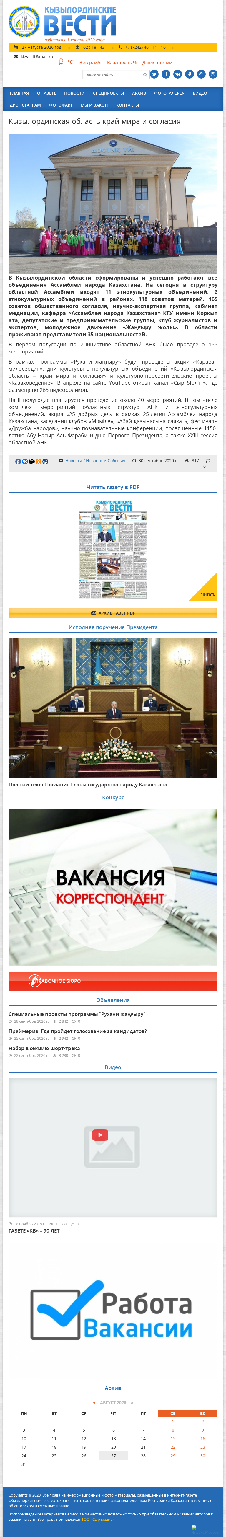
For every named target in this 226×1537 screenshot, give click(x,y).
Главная (19, 93)
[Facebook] (166, 74)
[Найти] (145, 74)
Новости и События (105, 460)
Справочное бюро (56, 981)
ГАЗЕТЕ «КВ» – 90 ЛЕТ (34, 1231)
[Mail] (201, 74)
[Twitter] (154, 74)
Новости (74, 93)
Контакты (127, 105)
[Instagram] (213, 74)
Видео (200, 93)
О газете (46, 93)
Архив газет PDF (116, 613)
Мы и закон (94, 105)
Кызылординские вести (65, 21)
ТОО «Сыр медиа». (98, 1519)
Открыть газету (37, 512)
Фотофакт (61, 105)
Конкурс (113, 797)
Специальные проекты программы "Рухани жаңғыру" (77, 1013)
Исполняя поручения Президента (113, 627)
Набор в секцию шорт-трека (44, 1048)
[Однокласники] (189, 74)
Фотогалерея (169, 93)
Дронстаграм (25, 105)
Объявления (113, 999)
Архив (139, 93)
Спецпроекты (108, 93)
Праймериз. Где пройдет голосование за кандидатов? (78, 1031)
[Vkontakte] (177, 74)
